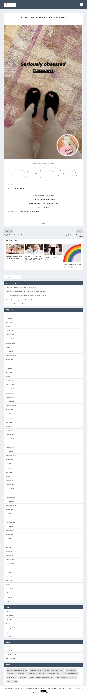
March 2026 (9, 330)
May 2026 (9, 322)
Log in (8, 646)
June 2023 (9, 468)
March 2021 (9, 555)
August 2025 (9, 359)
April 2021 (9, 551)
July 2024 (8, 414)
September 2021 (11, 530)
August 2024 (9, 410)
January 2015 (10, 601)
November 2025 (10, 347)
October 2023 (10, 451)
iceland (31, 677)
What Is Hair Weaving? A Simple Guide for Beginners (21, 300)
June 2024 (9, 418)
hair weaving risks (53, 674)
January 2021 (10, 564)
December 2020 (10, 568)
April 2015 (9, 597)
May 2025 (9, 372)
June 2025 (9, 368)
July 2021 (8, 539)
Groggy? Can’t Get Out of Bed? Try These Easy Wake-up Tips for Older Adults (34, 258)
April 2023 (9, 476)
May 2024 (9, 422)
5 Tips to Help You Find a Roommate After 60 (14, 257)
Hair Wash (10, 674)
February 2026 (10, 335)
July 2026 (8, 314)
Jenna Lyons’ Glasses (50, 257)
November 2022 (10, 497)
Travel (8, 624)
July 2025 (8, 364)
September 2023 (11, 455)
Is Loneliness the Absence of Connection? (18, 304)
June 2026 (9, 318)
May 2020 (9, 580)
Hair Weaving (10, 615)
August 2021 (9, 534)
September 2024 (11, 405)
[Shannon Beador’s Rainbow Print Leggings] (72, 253)
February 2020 (10, 593)
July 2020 (8, 572)
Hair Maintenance (57, 670)
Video (7, 632)
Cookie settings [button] (78, 688)
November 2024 (10, 397)
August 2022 (9, 509)
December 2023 (10, 443)
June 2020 (9, 576)
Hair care (43, 21)
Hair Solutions (71, 670)
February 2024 (10, 434)
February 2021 (10, 559)
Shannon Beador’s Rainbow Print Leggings (72, 265)
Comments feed (11, 654)
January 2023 (10, 489)
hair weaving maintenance (36, 674)
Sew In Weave (65, 677)
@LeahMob (47, 207)
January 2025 (10, 389)
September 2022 (11, 505)
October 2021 (10, 526)
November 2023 (10, 447)
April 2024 (9, 426)
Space (74, 677)
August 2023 (9, 459)
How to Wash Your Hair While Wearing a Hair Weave (21, 287)
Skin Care (9, 619)
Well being (9, 636)
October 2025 (10, 351)
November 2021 (10, 522)
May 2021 (9, 547)
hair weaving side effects (70, 674)
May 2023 (9, 472)
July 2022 (8, 514)
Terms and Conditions (39, 693)
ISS (52, 677)
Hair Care (33, 670)
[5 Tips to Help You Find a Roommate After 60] (14, 249)
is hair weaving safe (42, 677)
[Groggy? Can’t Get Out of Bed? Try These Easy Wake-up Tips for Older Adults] (34, 249)
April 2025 (9, 376)
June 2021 (9, 543)
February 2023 (10, 484)
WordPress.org (10, 658)
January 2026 (10, 339)
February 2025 (10, 385)
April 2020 (9, 584)
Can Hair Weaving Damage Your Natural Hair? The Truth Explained (26, 295)
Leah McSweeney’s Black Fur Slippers (29, 211)
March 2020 (9, 589)
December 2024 (10, 393)
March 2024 (9, 430)
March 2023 (9, 480)
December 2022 (10, 493)
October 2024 (10, 401)
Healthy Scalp (11, 677)
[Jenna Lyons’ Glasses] (53, 249)
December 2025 (10, 343)
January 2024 (10, 439)
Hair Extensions (43, 670)
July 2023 (8, 464)
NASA (57, 677)
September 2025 (11, 355)
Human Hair (22, 677)
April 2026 (9, 326)
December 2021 (10, 518)
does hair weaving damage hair (17, 670)
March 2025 (9, 380)
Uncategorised (10, 628)
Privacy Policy (50, 693)
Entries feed (9, 650)
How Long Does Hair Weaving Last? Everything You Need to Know (25, 291)
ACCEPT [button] (43, 691)
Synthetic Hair (12, 681)
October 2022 (10, 501)
